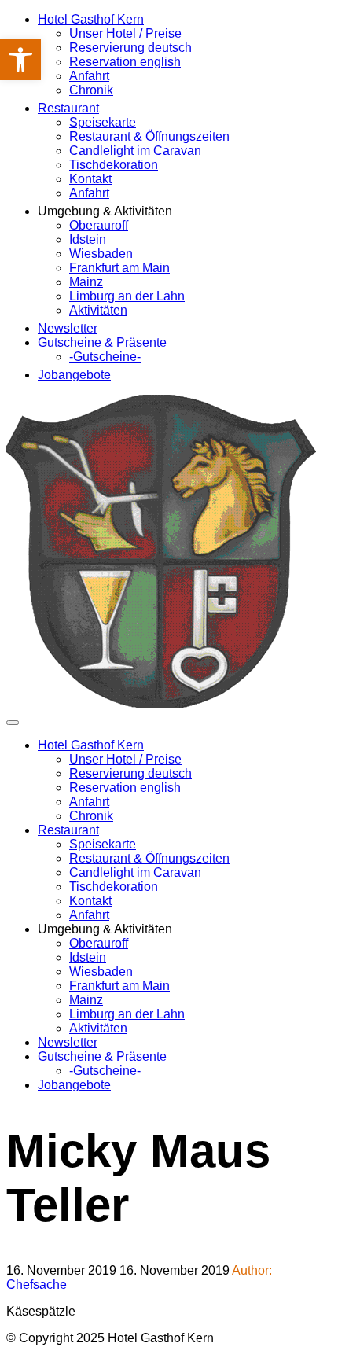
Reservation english (125, 61)
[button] (20, 59)
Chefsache (36, 1284)
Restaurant (68, 108)
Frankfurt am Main (119, 267)
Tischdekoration (113, 164)
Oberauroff (98, 225)
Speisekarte (102, 122)
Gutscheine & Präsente (102, 342)
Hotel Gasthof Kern (91, 19)
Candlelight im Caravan (135, 150)
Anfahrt (89, 76)
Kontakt (90, 179)
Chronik (91, 90)
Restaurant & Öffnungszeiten (149, 136)
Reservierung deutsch (130, 47)
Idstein (87, 239)
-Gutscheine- (105, 356)
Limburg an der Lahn (127, 296)
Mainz (86, 282)
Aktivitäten (98, 310)
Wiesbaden (101, 253)
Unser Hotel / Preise (125, 33)
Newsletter (67, 328)
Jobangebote (74, 374)
